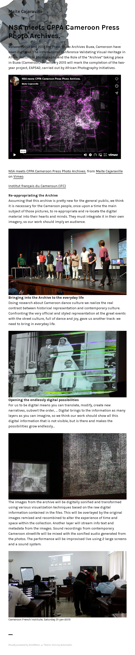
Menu (120, 11)
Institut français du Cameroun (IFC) (37, 186)
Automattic (66, 645)
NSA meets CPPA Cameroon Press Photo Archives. (47, 171)
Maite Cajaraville (25, 11)
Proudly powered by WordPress (24, 645)
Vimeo (18, 176)
